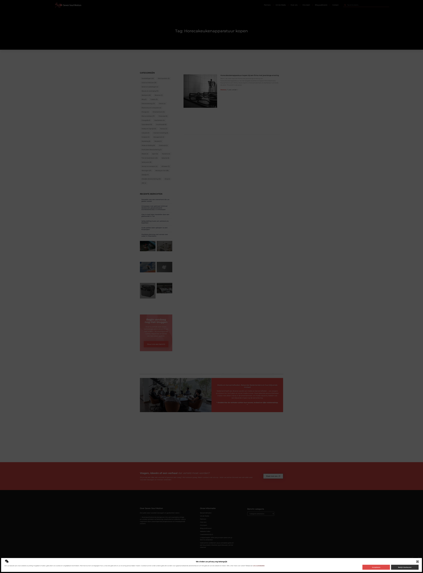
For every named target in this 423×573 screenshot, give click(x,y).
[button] (417, 562)
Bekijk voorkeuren (405, 567)
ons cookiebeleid (258, 565)
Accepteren (376, 567)
